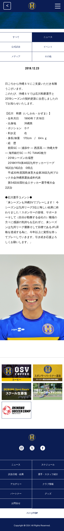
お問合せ (15, 503)
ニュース (15, 464)
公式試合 (15, 47)
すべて (16, 37)
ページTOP (32, 513)
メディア (15, 56)
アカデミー (16, 484)
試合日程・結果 (16, 474)
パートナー (16, 493)
